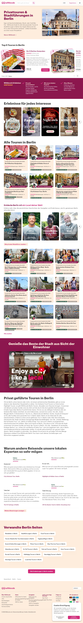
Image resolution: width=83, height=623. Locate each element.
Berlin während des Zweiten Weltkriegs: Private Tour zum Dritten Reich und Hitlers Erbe (65, 165)
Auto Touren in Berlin (67, 549)
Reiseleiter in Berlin (11, 533)
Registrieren (72, 3)
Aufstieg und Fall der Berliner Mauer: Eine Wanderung (39, 295)
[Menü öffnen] (79, 3)
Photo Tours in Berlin (37, 544)
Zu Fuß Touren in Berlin (30, 549)
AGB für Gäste (19, 602)
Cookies (26, 611)
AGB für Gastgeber (34, 603)
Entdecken (45, 70)
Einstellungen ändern (60, 617)
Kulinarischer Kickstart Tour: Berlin (65, 267)
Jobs (3, 598)
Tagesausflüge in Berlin (45, 538)
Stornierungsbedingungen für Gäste (22, 599)
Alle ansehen (8, 333)
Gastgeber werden (34, 605)
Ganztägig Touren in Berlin (52, 554)
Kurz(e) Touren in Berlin (12, 554)
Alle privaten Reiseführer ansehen (15, 244)
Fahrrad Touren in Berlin (49, 549)
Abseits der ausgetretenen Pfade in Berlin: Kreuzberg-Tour (66, 192)
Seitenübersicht (32, 611)
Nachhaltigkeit (5, 600)
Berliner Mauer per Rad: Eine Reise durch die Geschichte (14, 323)
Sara (24, 484)
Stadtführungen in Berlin (29, 533)
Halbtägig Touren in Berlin (32, 554)
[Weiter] (77, 76)
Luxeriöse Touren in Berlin (33, 559)
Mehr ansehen (13, 237)
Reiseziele (4, 602)
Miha (24, 459)
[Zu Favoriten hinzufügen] (25, 147)
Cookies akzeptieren (73, 617)
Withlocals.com (8, 611)
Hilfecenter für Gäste (20, 596)
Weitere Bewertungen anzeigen (14, 510)
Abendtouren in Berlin (12, 549)
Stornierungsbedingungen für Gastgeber (36, 600)
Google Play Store (47, 600)
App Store (45, 598)
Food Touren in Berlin (47, 533)
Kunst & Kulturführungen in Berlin (15, 544)
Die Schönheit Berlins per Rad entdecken (14, 192)
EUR (64, 3)
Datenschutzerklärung (18, 611)
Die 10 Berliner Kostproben (13, 163)
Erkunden (12, 131)
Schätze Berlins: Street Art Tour (66, 323)
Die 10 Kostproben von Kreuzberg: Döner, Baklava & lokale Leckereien (16, 268)
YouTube (58, 600)
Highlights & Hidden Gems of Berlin (39, 164)
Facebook (58, 596)
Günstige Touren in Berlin (13, 559)
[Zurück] (74, 76)
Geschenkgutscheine (7, 604)
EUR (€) (76, 588)
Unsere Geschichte (7, 596)
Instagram (58, 598)
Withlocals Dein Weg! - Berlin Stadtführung (39, 267)
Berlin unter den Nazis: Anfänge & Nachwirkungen (41, 323)
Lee (63, 486)
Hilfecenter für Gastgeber (32, 597)
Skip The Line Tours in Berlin (56, 544)
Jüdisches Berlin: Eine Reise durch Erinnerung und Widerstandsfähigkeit (16, 296)
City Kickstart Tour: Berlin (38, 191)
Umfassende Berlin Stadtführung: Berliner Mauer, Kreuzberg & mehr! (66, 296)
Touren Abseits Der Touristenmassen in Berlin (19, 538)
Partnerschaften (6, 606)
